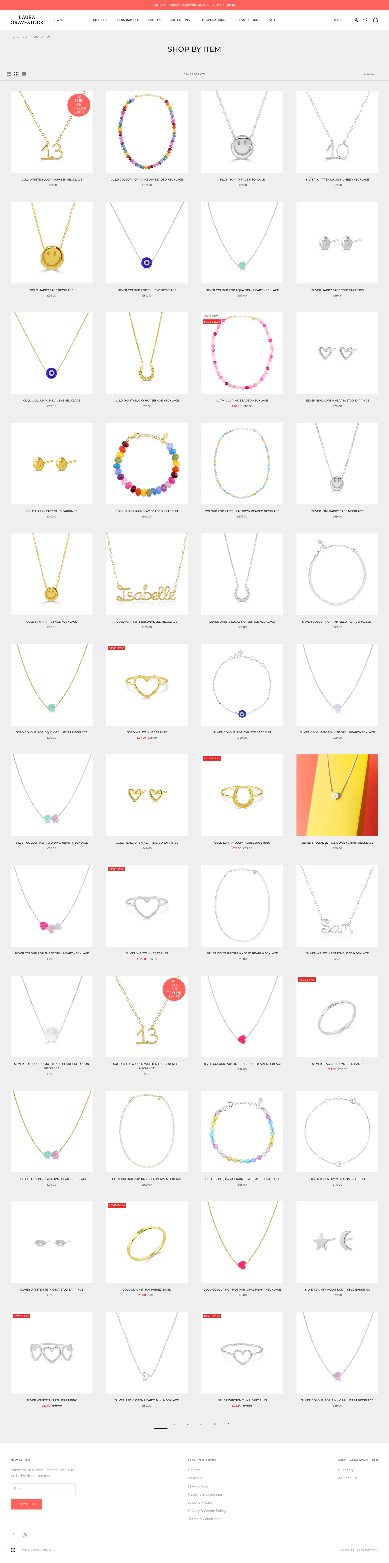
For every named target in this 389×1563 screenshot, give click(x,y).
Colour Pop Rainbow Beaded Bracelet (146, 511)
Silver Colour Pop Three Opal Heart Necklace (51, 953)
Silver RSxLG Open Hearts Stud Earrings (337, 400)
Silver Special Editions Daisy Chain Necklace (337, 842)
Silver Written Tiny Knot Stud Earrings (51, 1289)
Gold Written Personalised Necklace (146, 621)
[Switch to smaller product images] (16, 74)
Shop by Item (42, 36)
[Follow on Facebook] (13, 1535)
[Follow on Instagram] (25, 1535)
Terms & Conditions (204, 1518)
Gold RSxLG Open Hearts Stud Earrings (147, 842)
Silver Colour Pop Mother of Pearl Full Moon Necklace (51, 1066)
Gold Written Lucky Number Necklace (51, 179)
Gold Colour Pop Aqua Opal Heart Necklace (52, 732)
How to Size (198, 1486)
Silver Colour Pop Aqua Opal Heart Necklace (242, 290)
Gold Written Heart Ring (147, 732)
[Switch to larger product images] (9, 74)
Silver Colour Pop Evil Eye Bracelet (242, 732)
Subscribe (26, 1504)
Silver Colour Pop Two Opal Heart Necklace (52, 842)
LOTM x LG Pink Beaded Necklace (242, 400)
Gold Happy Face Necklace (51, 290)
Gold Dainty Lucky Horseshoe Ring (242, 842)
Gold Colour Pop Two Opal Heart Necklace (51, 1179)
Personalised (128, 20)
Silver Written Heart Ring (147, 953)
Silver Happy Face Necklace (242, 179)
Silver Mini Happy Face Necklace (337, 511)
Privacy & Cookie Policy (207, 1510)
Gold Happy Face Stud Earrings (51, 511)
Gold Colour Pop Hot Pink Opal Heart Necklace (242, 1289)
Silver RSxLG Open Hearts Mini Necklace (147, 1400)
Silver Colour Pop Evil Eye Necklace (147, 290)
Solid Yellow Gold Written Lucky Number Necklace (147, 1066)
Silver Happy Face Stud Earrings (337, 290)
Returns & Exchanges (205, 1494)
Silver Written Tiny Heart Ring (242, 1400)
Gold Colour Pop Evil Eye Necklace (51, 400)
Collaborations (212, 20)
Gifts (76, 20)
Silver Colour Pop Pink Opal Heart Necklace (337, 1400)
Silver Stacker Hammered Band (337, 1064)
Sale (272, 20)
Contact (194, 1469)
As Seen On (347, 1478)
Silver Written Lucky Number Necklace (337, 179)
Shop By (154, 20)
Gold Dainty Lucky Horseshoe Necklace (147, 400)
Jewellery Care (200, 1502)
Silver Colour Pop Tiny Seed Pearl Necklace (242, 953)
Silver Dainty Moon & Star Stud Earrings (337, 1289)
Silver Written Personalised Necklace (337, 953)
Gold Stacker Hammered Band (146, 1289)
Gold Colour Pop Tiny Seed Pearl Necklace (147, 1179)
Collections (180, 20)
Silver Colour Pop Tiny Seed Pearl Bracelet (337, 621)
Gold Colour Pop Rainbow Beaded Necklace (147, 179)
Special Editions (247, 20)
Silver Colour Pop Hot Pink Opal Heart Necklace (242, 1064)
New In (57, 20)
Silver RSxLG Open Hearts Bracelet (337, 1179)
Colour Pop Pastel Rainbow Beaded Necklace (242, 511)
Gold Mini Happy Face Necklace (51, 621)
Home (14, 36)
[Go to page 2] (228, 1424)
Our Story (346, 1469)
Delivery (195, 1478)
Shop (26, 36)
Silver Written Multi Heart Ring (51, 1400)
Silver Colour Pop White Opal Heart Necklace (337, 732)
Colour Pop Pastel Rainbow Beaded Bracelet (242, 1179)
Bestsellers (98, 20)
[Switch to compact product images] (24, 74)
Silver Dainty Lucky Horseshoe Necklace (242, 621)
